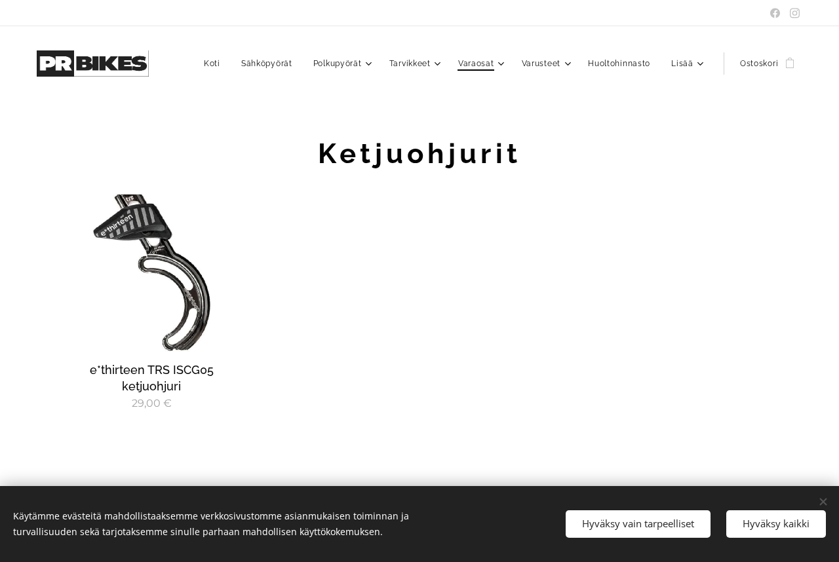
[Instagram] (795, 13)
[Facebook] (775, 13)
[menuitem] (216, 63)
